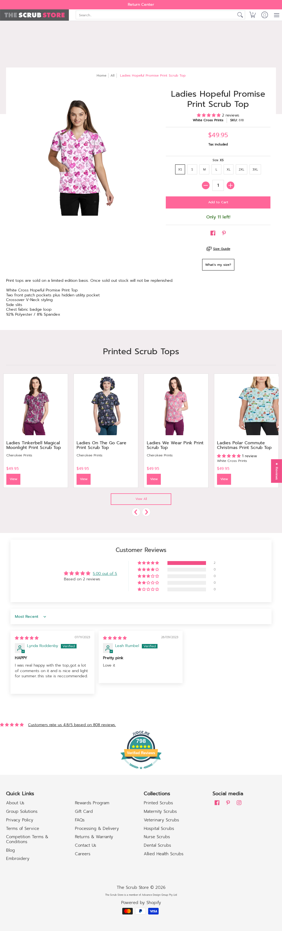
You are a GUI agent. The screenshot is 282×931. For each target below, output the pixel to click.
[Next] (146, 512)
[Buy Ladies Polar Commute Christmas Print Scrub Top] (246, 406)
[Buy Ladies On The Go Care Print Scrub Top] (106, 406)
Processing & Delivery (97, 829)
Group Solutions (21, 811)
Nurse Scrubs (157, 837)
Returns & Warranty (94, 837)
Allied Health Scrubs (163, 854)
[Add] (230, 185)
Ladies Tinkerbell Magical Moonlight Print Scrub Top (33, 445)
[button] (252, 15)
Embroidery (17, 859)
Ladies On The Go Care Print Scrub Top (101, 445)
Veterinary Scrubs (161, 820)
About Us (15, 803)
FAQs (80, 820)
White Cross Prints (208, 120)
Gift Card (84, 811)
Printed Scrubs (158, 803)
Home (101, 75)
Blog (10, 850)
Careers (82, 854)
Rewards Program (92, 803)
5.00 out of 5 (105, 574)
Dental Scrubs (157, 845)
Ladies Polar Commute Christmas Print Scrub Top (244, 445)
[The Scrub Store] (34, 15)
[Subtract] (206, 185)
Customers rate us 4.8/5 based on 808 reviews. (72, 725)
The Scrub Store (133, 887)
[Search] (240, 15)
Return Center (141, 4)
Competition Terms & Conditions (27, 839)
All (112, 75)
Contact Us (85, 845)
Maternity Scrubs (160, 811)
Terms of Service (22, 829)
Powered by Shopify (141, 903)
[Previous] (136, 512)
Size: (218, 160)
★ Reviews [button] (276, 471)
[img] (27, 638)
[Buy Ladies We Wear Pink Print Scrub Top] (176, 406)
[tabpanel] (141, 298)
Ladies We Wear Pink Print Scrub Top (175, 445)
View (13, 479)
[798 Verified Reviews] (141, 772)
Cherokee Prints (19, 455)
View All (141, 499)
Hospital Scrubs (159, 829)
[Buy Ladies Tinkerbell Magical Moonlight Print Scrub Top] (35, 406)
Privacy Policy (19, 820)
